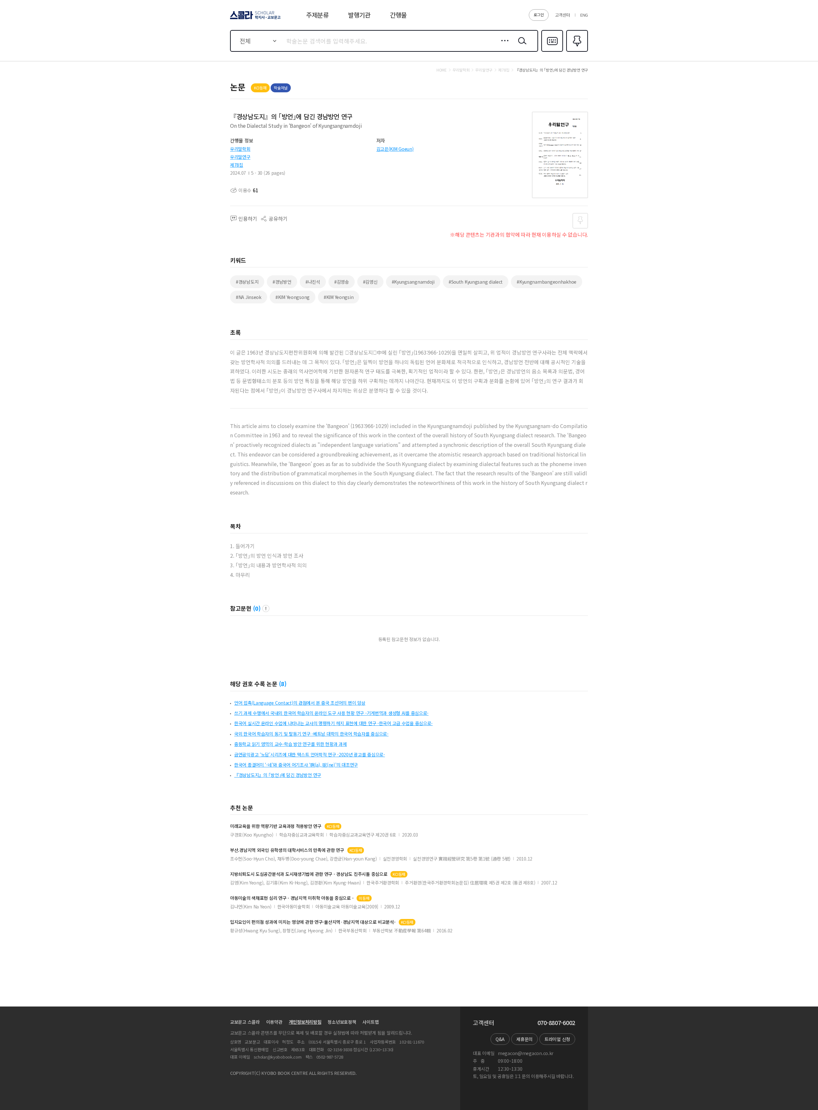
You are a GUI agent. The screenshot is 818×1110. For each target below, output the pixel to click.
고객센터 (562, 15)
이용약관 (274, 1022)
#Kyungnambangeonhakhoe (546, 282)
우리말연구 (240, 157)
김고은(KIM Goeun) (395, 149)
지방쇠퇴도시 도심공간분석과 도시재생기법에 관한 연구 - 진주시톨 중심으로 (308, 874)
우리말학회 (240, 149)
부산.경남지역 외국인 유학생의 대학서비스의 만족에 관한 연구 (287, 850)
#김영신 (370, 282)
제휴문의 (524, 1039)
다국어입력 (552, 51)
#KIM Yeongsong (292, 297)
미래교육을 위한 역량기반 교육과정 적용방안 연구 (275, 826)
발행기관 (359, 14)
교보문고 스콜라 (245, 1022)
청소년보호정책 (342, 1022)
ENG (584, 15)
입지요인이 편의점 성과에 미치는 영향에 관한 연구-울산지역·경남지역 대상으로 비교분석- (313, 922)
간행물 (398, 14)
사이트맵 (370, 1022)
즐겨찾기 (576, 51)
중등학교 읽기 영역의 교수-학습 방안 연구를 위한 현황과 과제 (290, 744)
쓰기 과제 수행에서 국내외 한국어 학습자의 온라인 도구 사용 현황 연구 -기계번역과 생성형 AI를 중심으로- (331, 713)
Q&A (500, 1039)
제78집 (236, 165)
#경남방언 (282, 282)
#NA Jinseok (248, 297)
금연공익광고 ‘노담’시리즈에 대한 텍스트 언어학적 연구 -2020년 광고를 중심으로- (309, 754)
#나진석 (312, 282)
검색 (521, 45)
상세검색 (503, 45)
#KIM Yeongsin (338, 297)
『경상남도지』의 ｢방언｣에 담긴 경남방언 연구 (277, 775)
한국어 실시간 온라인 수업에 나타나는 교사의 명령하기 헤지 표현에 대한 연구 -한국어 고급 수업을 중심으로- (333, 723)
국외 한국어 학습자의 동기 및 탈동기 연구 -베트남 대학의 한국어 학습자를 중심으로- (311, 734)
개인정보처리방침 (305, 1022)
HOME (441, 70)
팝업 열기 (265, 608)
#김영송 (341, 282)
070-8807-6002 (556, 1022)
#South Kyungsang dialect (476, 282)
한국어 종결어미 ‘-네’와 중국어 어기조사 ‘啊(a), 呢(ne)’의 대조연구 (296, 765)
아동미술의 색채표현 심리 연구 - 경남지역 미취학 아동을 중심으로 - (291, 898)
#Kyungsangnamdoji (413, 282)
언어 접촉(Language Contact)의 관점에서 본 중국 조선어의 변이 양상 (299, 703)
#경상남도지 (247, 282)
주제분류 (317, 14)
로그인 (539, 14)
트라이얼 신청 (557, 1039)
